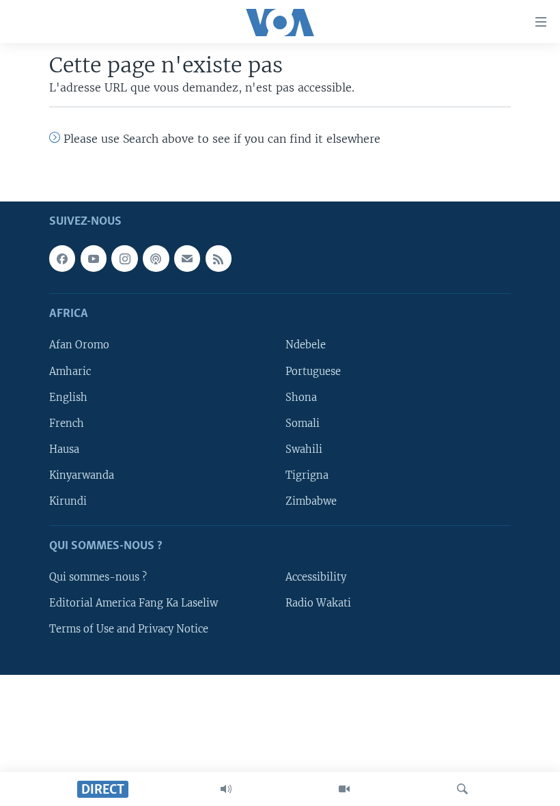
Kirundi (68, 501)
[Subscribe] (187, 258)
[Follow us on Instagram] (124, 258)
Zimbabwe (311, 501)
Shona (301, 397)
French (66, 423)
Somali (302, 423)
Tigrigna (306, 475)
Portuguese (313, 371)
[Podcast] (156, 258)
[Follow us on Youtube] (94, 258)
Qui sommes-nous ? (98, 577)
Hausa (64, 449)
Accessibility (315, 577)
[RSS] (219, 258)
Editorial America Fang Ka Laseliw (133, 603)
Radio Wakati (318, 603)
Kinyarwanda (81, 475)
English (68, 397)
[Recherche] (462, 789)
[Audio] (226, 789)
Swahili (303, 449)
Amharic (70, 371)
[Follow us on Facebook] (62, 258)
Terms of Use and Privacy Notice (128, 629)
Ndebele (305, 345)
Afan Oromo (79, 345)
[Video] (344, 789)
